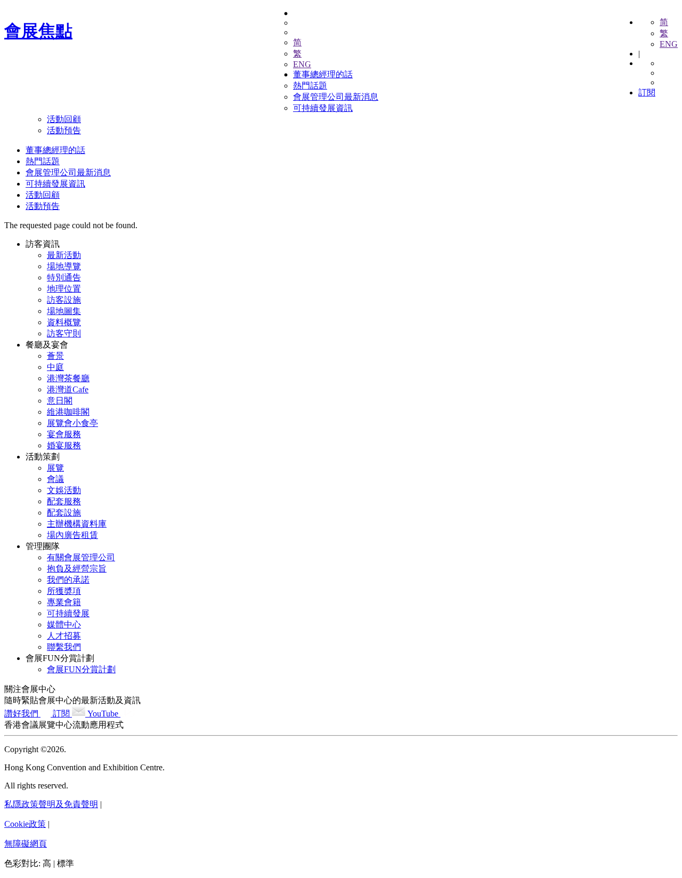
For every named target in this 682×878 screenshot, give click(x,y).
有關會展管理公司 (81, 557)
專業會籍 (64, 602)
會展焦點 (38, 31)
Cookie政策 (25, 823)
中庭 (55, 367)
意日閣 (59, 400)
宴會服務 (64, 434)
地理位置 (64, 288)
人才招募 (64, 635)
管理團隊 (43, 546)
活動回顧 (64, 119)
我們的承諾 (68, 579)
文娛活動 (64, 490)
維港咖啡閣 (68, 411)
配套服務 (64, 501)
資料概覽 (64, 322)
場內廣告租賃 (72, 534)
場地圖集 (64, 311)
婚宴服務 (64, 445)
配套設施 (64, 512)
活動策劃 (43, 456)
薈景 (55, 355)
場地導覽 (64, 266)
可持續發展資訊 (323, 107)
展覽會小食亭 (72, 423)
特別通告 (64, 277)
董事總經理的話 (323, 74)
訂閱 (646, 92)
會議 (55, 479)
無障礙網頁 (25, 843)
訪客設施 (64, 299)
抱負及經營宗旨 (77, 568)
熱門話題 (310, 85)
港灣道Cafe (67, 389)
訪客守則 (64, 333)
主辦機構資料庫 (77, 523)
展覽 (55, 467)
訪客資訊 (43, 243)
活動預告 (64, 130)
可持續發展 (68, 613)
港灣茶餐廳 (68, 378)
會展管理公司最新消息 (335, 96)
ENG (669, 44)
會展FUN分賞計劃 (60, 658)
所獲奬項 (64, 590)
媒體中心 (64, 624)
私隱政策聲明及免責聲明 (51, 804)
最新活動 (64, 255)
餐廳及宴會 (47, 344)
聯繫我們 (64, 646)
